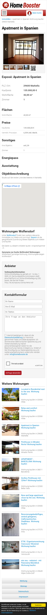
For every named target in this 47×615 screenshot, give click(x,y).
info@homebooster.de (19, 354)
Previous (5, 49)
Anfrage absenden (13, 373)
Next (41, 49)
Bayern (34, 237)
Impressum (23, 597)
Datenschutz (23, 591)
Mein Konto (37, 13)
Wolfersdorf (11, 235)
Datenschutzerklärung (14, 337)
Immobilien (6, 19)
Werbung (23, 581)
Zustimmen (38, 605)
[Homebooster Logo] (21, 7)
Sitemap (23, 586)
